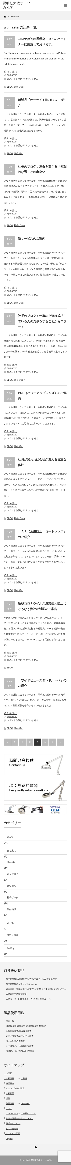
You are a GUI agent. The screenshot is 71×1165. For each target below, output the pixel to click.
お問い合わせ (12, 1128)
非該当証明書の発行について (19, 1118)
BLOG (10, 86)
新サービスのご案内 (31, 238)
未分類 (10, 922)
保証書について (13, 1123)
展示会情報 (12, 934)
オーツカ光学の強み (15, 1088)
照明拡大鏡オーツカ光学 (41, 1160)
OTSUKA (25, 1103)
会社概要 (10, 1093)
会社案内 (11, 850)
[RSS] (35, 1147)
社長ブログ (19, 225)
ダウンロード (12, 1113)
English (9, 1138)
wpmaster (12, 75)
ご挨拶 (24, 1078)
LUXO (9, 1108)
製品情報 (10, 1103)
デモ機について (28, 1113)
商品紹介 (18, 153)
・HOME (8, 1073)
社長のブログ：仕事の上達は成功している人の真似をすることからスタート (42, 321)
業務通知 (11, 885)
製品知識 (11, 909)
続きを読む (10, 71)
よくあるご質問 (12, 1133)
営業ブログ (19, 86)
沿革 (8, 1098)
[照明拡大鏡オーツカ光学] (17, 5)
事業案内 (10, 1083)
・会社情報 (9, 1078)
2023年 (11, 948)
